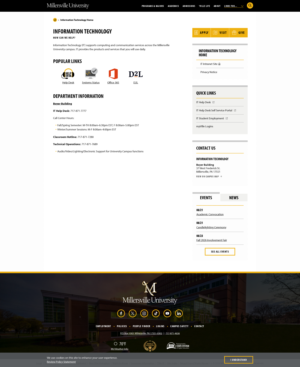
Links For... (231, 5)
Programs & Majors (153, 5)
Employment (103, 326)
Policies (122, 326)
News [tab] (233, 197)
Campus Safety (179, 326)
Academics (173, 5)
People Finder (141, 326)
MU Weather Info (119, 349)
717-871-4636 (173, 333)
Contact (199, 326)
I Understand (238, 360)
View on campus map (207, 176)
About (217, 5)
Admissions (189, 5)
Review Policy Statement (61, 362)
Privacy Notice (208, 72)
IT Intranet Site (210, 65)
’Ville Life (204, 5)
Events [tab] (206, 197)
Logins (160, 326)
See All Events (220, 251)
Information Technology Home (217, 53)
